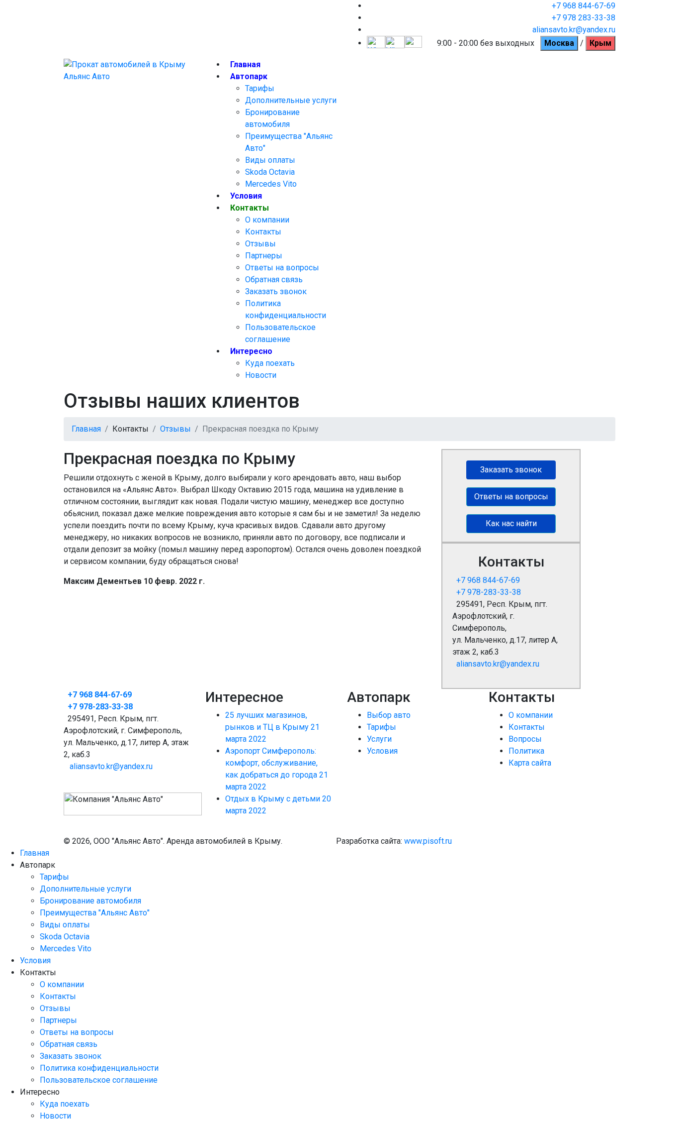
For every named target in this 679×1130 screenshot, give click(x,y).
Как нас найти (511, 523)
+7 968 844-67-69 (583, 5)
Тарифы (259, 88)
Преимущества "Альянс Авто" (95, 912)
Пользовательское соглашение (99, 1080)
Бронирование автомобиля (90, 900)
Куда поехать (270, 363)
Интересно (251, 351)
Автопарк (248, 76)
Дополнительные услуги (291, 100)
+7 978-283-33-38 (488, 592)
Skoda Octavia (270, 172)
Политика (526, 751)
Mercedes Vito (271, 184)
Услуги (379, 739)
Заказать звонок (276, 291)
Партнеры (263, 255)
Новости (260, 375)
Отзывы (260, 243)
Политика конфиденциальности (99, 1068)
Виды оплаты (270, 160)
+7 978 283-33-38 (583, 17)
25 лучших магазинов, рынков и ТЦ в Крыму (272, 727)
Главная (245, 64)
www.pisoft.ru (428, 841)
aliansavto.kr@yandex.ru (573, 29)
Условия (246, 196)
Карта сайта (530, 763)
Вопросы (525, 739)
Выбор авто (389, 715)
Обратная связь (274, 279)
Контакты (249, 208)
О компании (267, 220)
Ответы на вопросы (282, 267)
